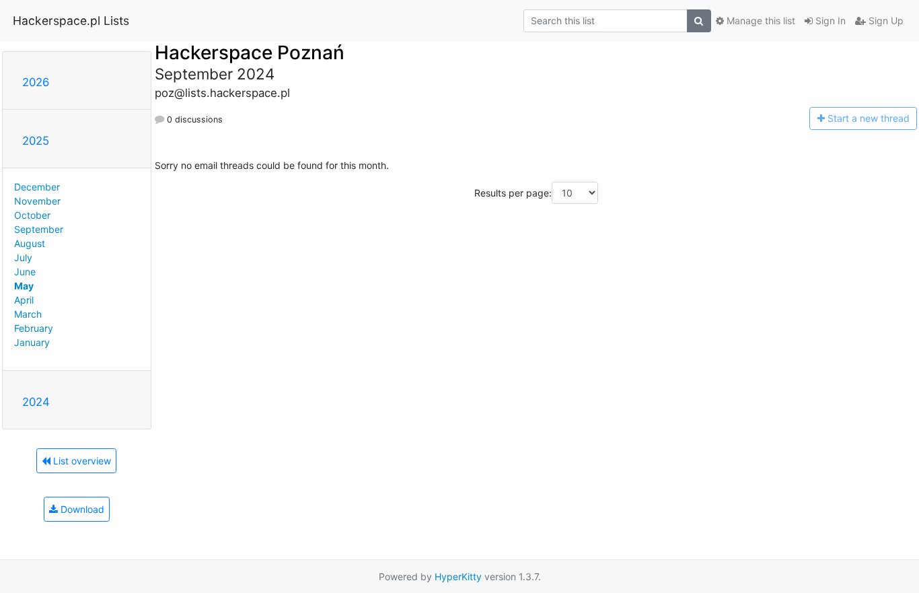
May (24, 285)
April (24, 300)
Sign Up (885, 20)
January (32, 342)
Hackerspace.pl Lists (71, 20)
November (37, 201)
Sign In (829, 20)
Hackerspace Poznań (249, 52)
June (25, 271)
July (23, 257)
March (28, 314)
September (38, 229)
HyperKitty (458, 576)
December (37, 187)
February (33, 328)
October (32, 215)
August (29, 243)
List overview (80, 460)
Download (81, 509)
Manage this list (759, 20)
